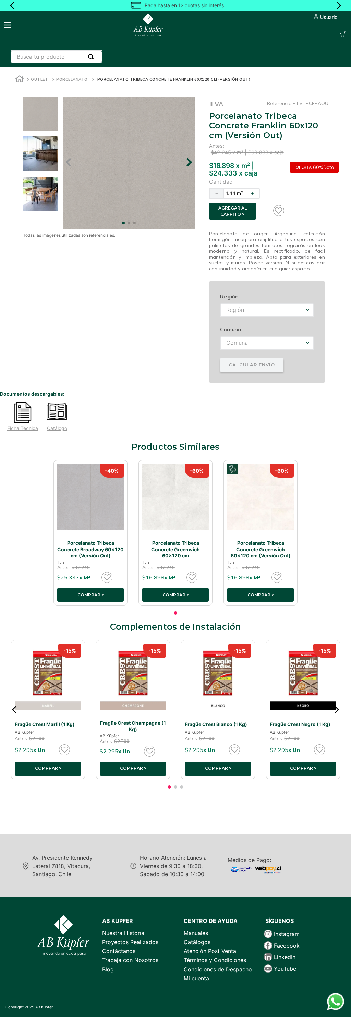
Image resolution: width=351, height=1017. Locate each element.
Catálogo (57, 428)
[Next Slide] (338, 5)
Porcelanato (72, 79)
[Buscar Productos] (92, 57)
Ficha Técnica (22, 428)
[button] (14, 709)
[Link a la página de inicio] (19, 80)
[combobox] (56, 56)
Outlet (39, 79)
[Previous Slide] (12, 5)
